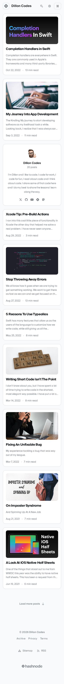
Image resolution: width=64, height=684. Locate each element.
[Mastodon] (43, 200)
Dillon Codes (21, 6)
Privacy (32, 639)
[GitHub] (26, 200)
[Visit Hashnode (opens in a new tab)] (32, 666)
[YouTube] (32, 200)
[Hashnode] (37, 200)
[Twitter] (20, 200)
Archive (21, 639)
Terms (44, 639)
